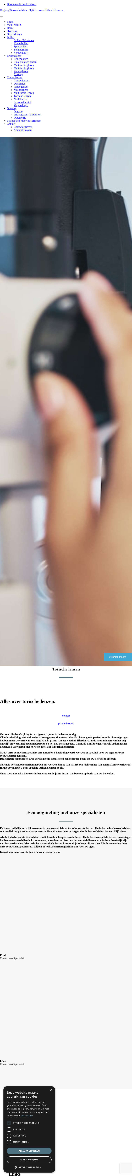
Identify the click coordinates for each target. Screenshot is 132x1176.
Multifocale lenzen (24, 92)
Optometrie (20, 117)
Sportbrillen (20, 46)
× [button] (51, 1090)
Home (10, 27)
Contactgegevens (23, 126)
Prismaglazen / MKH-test (27, 114)
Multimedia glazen (24, 65)
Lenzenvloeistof (22, 102)
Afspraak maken (23, 130)
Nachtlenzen (20, 99)
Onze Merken (14, 34)
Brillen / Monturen (24, 40)
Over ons (12, 31)
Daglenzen (19, 83)
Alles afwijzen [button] (29, 1159)
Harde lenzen (21, 86)
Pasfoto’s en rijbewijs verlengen (24, 120)
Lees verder (27, 1115)
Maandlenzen (21, 89)
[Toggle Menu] (1, 16)
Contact (11, 123)
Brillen (10, 37)
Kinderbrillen (21, 43)
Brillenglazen (14, 55)
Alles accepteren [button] (29, 1150)
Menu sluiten (14, 24)
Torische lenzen (22, 96)
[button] (29, 1167)
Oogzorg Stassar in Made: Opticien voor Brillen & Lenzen (31, 10)
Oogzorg (11, 108)
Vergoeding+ (21, 52)
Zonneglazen (21, 71)
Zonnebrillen (21, 49)
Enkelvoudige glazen (25, 61)
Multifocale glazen (24, 68)
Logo (10, 21)
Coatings (18, 74)
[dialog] (29, 1129)
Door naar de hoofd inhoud (21, 4)
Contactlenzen (14, 77)
